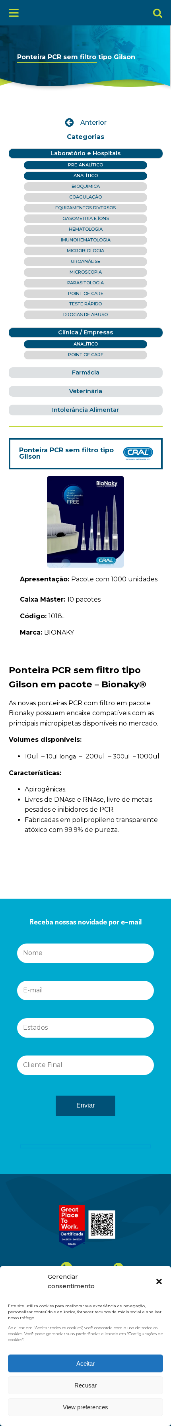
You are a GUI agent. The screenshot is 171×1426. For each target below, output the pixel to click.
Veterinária (85, 391)
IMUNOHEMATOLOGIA (86, 240)
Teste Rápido (85, 304)
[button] (159, 1281)
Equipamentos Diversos (85, 207)
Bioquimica (86, 186)
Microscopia (86, 272)
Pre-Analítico (85, 165)
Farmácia (85, 372)
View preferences (85, 1407)
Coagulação (85, 197)
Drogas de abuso (85, 314)
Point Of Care (85, 293)
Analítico (86, 175)
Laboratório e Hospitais (85, 153)
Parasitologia (85, 283)
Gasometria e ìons (85, 218)
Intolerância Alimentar (85, 409)
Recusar (85, 1385)
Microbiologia (85, 250)
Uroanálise (85, 261)
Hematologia (86, 229)
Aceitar (85, 1363)
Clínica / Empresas (85, 332)
